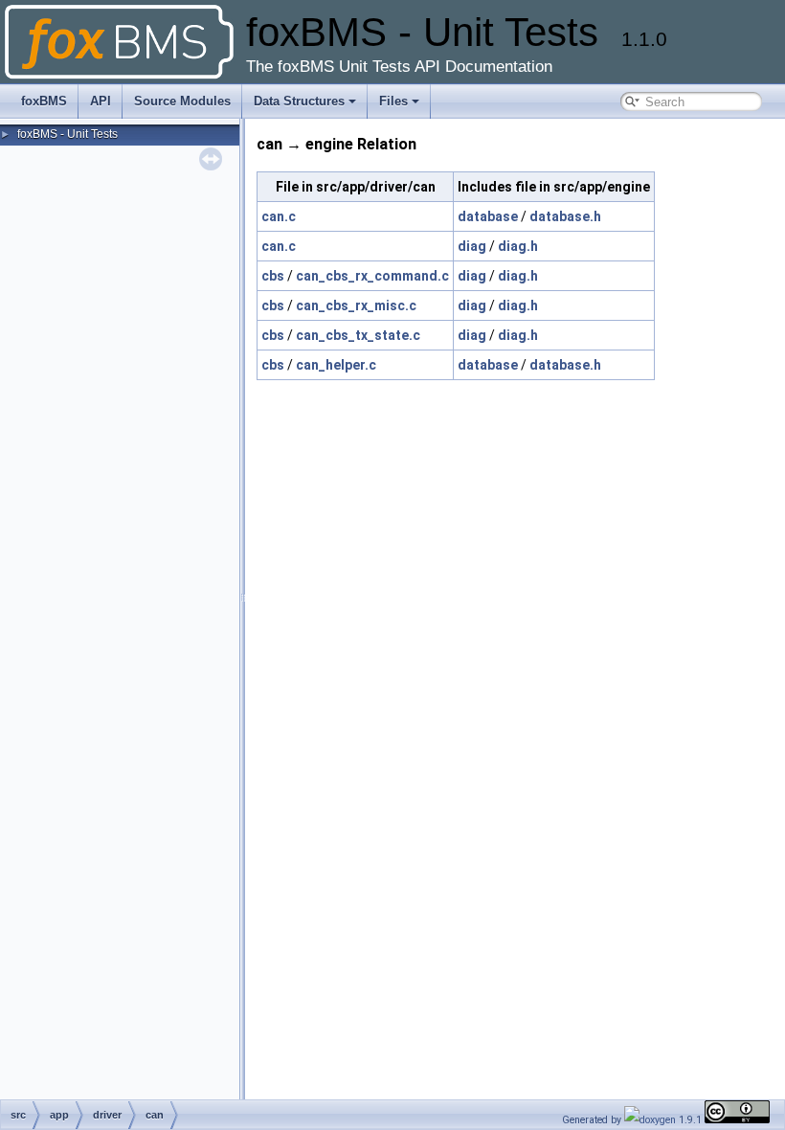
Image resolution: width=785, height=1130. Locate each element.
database (488, 216)
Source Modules (182, 101)
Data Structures (299, 101)
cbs (272, 275)
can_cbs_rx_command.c (372, 275)
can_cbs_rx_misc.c (356, 305)
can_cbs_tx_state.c (358, 335)
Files (393, 101)
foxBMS (44, 101)
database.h (565, 216)
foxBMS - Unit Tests (67, 134)
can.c (278, 216)
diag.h (518, 246)
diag (472, 246)
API (100, 101)
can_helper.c (336, 365)
